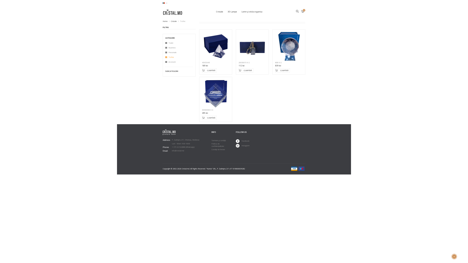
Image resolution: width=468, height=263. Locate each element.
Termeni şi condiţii (218, 140)
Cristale (219, 11)
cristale (174, 21)
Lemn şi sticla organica (252, 11)
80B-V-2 (278, 62)
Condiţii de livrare (218, 149)
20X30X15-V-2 (244, 62)
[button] (165, 3)
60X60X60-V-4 (207, 110)
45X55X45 (206, 62)
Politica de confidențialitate (217, 145)
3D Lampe (232, 11)
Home (165, 21)
